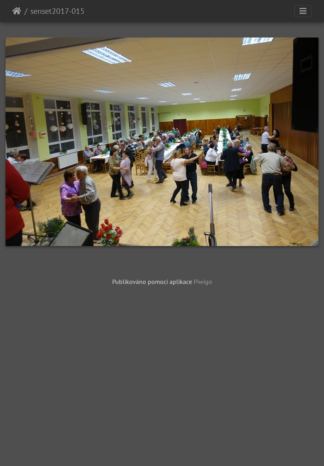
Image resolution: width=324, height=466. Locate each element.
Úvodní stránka (16, 11)
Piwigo (203, 282)
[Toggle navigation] (303, 11)
